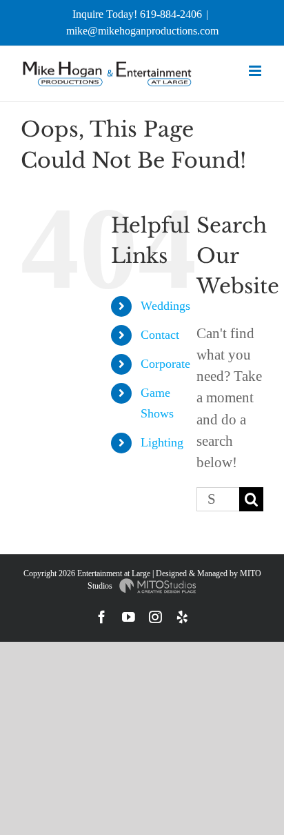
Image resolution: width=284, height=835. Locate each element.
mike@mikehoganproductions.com (142, 31)
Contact (160, 335)
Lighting (162, 442)
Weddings (165, 306)
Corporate (165, 364)
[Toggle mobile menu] (256, 70)
